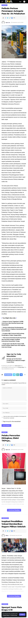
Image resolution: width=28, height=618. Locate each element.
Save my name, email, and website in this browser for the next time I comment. (15, 417)
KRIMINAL (4, 432)
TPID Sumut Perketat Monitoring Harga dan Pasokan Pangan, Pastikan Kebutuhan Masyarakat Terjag (14, 339)
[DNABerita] (8, 1)
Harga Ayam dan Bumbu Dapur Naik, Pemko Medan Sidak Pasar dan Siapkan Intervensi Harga (13, 345)
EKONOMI (4, 5)
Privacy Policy (6, 615)
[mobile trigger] (3, 1)
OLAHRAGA (4, 604)
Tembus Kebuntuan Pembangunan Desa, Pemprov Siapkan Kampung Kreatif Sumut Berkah (14, 329)
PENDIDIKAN (5, 518)
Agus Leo (8, 22)
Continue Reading (14, 510)
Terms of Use (14, 615)
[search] (17, 1)
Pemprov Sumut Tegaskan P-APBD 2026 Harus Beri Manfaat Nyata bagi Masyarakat (12, 323)
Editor (7, 535)
